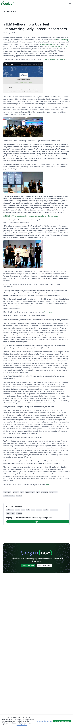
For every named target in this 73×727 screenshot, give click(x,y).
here (47, 484)
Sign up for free (28, 565)
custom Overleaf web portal (55, 59)
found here (48, 312)
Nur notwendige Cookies (44, 721)
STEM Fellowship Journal (59, 46)
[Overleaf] (7, 3)
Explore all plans (44, 565)
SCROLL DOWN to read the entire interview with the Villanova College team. (30, 216)
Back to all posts (10, 11)
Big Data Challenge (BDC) (48, 44)
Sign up (37, 522)
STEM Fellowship (62, 40)
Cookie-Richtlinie (22, 725)
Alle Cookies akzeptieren (62, 721)
